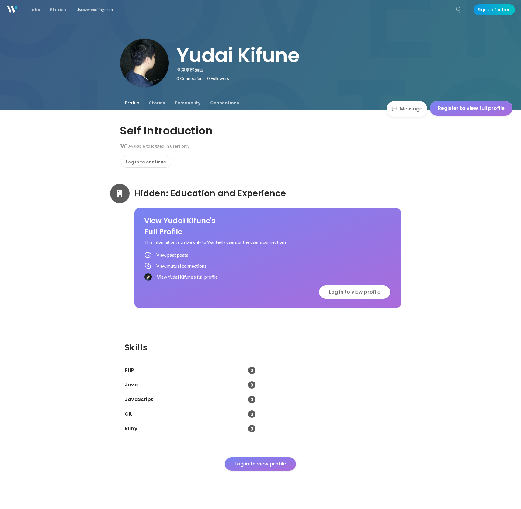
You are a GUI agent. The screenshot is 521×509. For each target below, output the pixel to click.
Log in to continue (146, 162)
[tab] (132, 103)
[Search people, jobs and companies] (458, 10)
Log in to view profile (354, 291)
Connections (224, 103)
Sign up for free (494, 10)
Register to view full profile (471, 108)
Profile (132, 103)
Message (411, 108)
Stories (157, 103)
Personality (187, 103)
